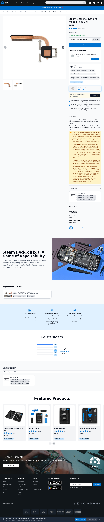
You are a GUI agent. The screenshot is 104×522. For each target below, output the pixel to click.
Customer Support (8, 484)
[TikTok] (75, 503)
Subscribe (97, 484)
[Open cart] (98, 2)
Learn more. (81, 89)
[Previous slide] (50, 443)
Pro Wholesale (22, 484)
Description (72, 116)
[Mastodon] (91, 503)
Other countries (92, 519)
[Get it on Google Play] (55, 488)
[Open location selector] (94, 2)
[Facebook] (78, 503)
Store (4, 12)
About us (5, 481)
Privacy (35, 484)
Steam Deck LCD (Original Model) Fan (86, 54)
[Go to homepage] (6, 2)
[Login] (101, 2)
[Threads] (97, 503)
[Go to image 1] (33, 77)
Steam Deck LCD (39, 12)
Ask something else (76, 82)
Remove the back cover (81, 144)
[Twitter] (81, 503)
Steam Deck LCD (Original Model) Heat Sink (57, 12)
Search (97, 39)
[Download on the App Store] (55, 483)
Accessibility (36, 481)
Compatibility (73, 188)
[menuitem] (19, 3)
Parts (8, 12)
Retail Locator (21, 487)
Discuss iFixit (6, 487)
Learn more (11, 465)
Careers (5, 489)
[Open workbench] (90, 2)
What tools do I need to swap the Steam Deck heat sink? (85, 78)
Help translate (6, 503)
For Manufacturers (23, 489)
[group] (5, 47)
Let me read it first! (77, 487)
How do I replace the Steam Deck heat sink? (83, 74)
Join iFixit (95, 95)
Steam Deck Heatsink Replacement (22, 292)
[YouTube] (88, 503)
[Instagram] (84, 503)
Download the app (54, 479)
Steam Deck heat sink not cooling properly (82, 70)
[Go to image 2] (35, 77)
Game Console (16, 12)
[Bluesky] (94, 503)
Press (19, 492)
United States (79, 519)
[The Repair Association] (100, 503)
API (3, 492)
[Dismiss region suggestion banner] (99, 519)
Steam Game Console (27, 12)
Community (21, 481)
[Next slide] (53, 443)
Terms (34, 487)
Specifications (73, 206)
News (19, 495)
